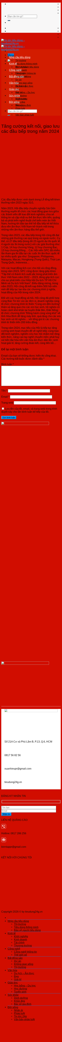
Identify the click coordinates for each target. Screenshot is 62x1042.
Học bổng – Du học (25, 92)
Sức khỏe (14, 95)
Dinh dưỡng (21, 98)
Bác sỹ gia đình (22, 1004)
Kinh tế (13, 63)
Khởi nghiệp (21, 67)
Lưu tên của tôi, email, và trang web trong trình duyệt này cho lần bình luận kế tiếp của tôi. (29, 410)
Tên (4, 390)
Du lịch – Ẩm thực (24, 86)
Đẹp (16, 976)
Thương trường (23, 945)
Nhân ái (19, 105)
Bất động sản (16, 76)
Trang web (7, 402)
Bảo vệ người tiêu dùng (27, 930)
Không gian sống (23, 83)
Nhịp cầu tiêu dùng (19, 57)
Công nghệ (15, 70)
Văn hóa (14, 82)
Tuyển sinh (20, 991)
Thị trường (20, 60)
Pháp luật (20, 108)
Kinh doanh (20, 939)
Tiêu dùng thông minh (26, 63)
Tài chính (19, 942)
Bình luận (7, 364)
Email (5, 396)
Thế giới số (20, 954)
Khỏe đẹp (19, 1000)
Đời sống (14, 102)
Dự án (18, 79)
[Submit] (9, 20)
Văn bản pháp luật (24, 114)
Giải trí (17, 979)
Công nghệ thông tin (25, 73)
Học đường (20, 988)
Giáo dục (14, 89)
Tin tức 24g (20, 1016)
